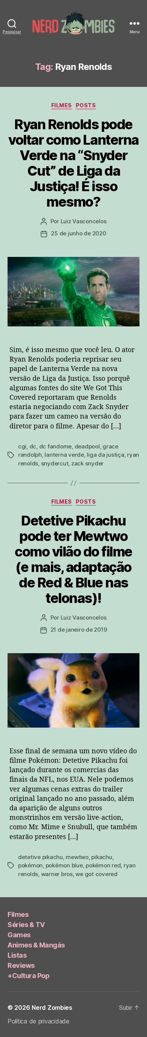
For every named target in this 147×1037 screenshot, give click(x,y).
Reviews (21, 965)
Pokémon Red (103, 865)
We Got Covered (96, 874)
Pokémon (30, 865)
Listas (17, 955)
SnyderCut (55, 463)
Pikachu (101, 857)
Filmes (61, 105)
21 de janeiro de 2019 (79, 629)
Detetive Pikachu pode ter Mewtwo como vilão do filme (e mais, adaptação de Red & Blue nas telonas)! (73, 559)
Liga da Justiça (105, 454)
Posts (86, 105)
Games (19, 935)
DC (33, 446)
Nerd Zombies (52, 1007)
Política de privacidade (38, 1021)
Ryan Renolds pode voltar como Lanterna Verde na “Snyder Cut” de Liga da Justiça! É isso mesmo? (73, 163)
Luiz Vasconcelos (84, 221)
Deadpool (87, 446)
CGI (22, 446)
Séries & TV (26, 925)
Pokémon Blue (64, 865)
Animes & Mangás (36, 945)
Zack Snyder (87, 463)
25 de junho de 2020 (78, 233)
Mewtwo (77, 857)
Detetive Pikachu (40, 857)
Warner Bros (57, 874)
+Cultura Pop (28, 976)
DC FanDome (55, 446)
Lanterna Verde (64, 454)
